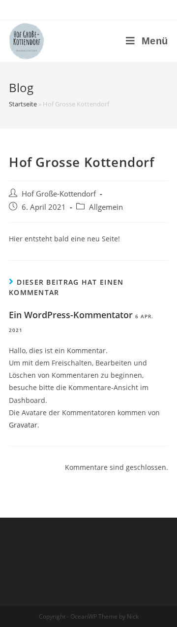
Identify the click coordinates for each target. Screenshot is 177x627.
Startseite (23, 103)
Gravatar (23, 424)
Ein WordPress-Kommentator (71, 315)
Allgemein (106, 207)
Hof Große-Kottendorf (59, 193)
